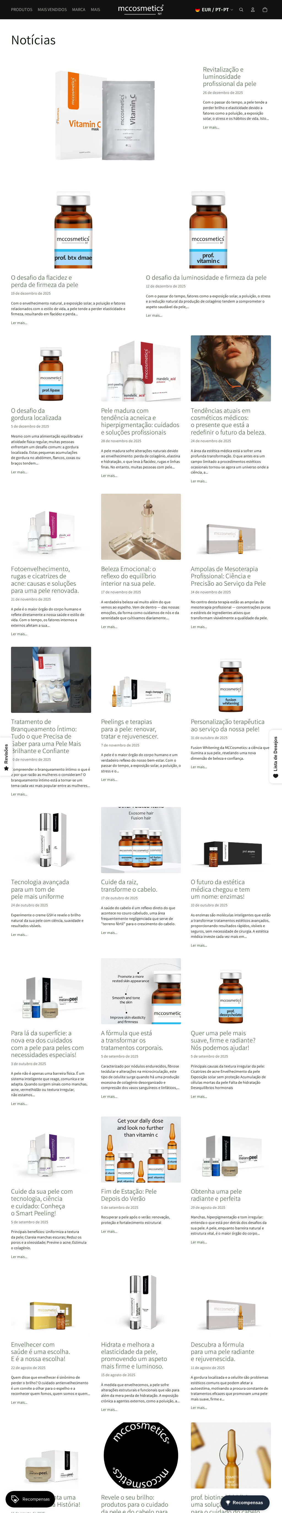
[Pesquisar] (241, 10)
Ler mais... (211, 127)
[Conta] (253, 10)
